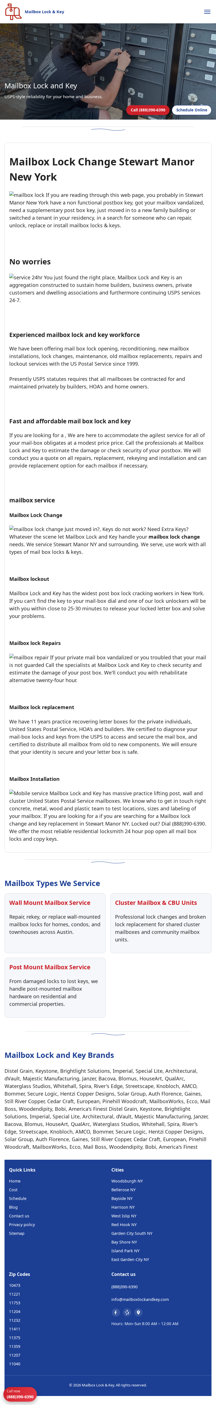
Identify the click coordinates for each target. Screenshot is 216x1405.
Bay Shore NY (124, 1242)
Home (15, 1181)
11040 (14, 1363)
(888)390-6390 (124, 1286)
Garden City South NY (131, 1233)
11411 (14, 1329)
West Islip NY (123, 1216)
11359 (14, 1346)
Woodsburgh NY (127, 1181)
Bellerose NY (123, 1189)
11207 (14, 1355)
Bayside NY (121, 1198)
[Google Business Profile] (138, 1312)
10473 (14, 1285)
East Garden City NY (130, 1259)
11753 (14, 1302)
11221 (14, 1294)
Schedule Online (191, 110)
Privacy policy (22, 1224)
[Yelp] (127, 1312)
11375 (14, 1337)
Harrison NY (123, 1207)
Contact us (19, 1216)
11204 (14, 1311)
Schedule (17, 1198)
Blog (13, 1207)
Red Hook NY (124, 1224)
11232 (14, 1320)
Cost (13, 1189)
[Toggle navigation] (207, 12)
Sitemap (16, 1233)
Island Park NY (125, 1250)
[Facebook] (115, 1312)
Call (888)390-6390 (148, 110)
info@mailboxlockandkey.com (140, 1299)
